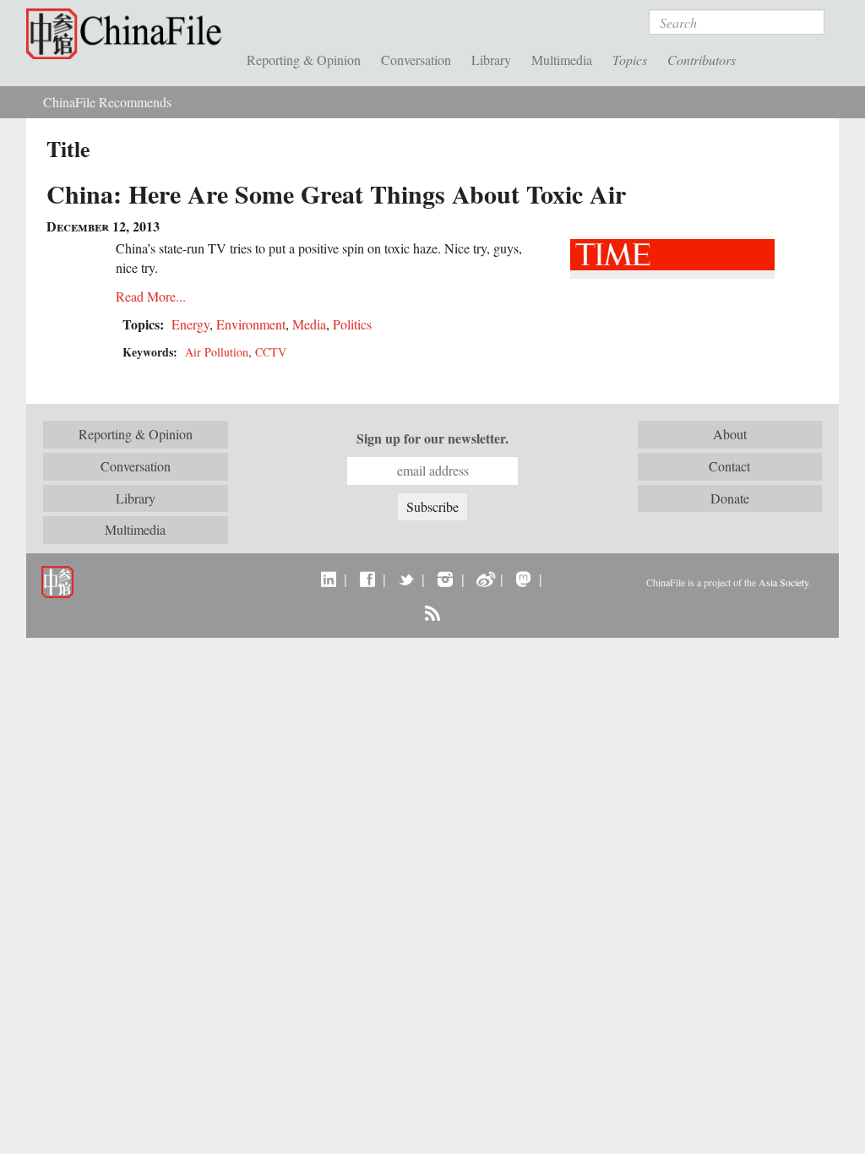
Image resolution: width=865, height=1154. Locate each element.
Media (309, 324)
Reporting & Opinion (304, 59)
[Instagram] (444, 579)
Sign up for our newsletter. (432, 438)
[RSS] (432, 612)
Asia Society (783, 582)
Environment (251, 324)
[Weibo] (484, 579)
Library (491, 59)
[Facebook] (367, 579)
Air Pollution (216, 352)
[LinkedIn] (328, 579)
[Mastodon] (523, 579)
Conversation (416, 59)
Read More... (151, 296)
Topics (629, 59)
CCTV (270, 352)
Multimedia (561, 59)
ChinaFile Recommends (107, 102)
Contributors (701, 59)
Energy (190, 324)
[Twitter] (405, 579)
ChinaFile (128, 33)
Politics (352, 324)
